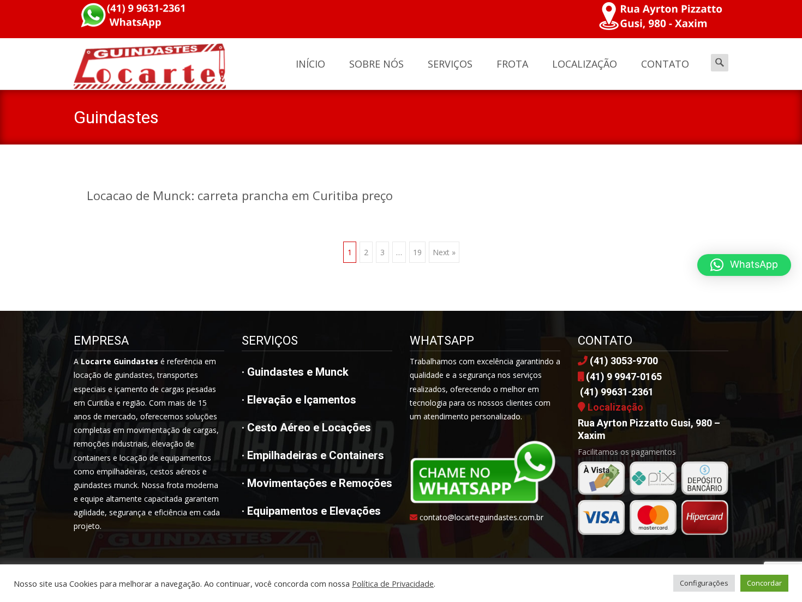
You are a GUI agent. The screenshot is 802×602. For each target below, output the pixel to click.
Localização (584, 63)
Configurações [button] (704, 583)
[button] (744, 265)
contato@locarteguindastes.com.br (481, 517)
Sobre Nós (376, 63)
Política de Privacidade (393, 583)
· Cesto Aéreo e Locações (306, 427)
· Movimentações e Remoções (317, 483)
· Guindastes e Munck (295, 371)
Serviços (450, 63)
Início (310, 63)
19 (417, 252)
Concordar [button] (764, 583)
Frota (512, 63)
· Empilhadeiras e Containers (313, 455)
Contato (665, 63)
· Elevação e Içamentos (299, 399)
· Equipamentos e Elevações (311, 510)
